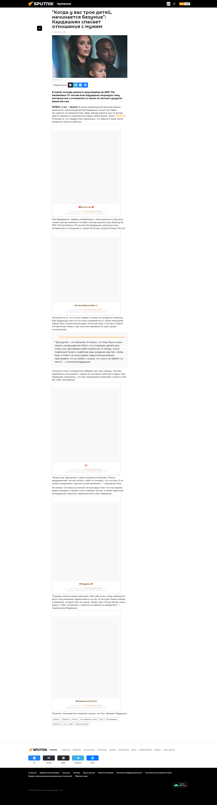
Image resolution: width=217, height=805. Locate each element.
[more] (39, 28)
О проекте (32, 773)
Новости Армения (82, 724)
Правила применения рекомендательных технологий (50, 776)
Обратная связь (81, 776)
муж (65, 724)
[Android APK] (180, 785)
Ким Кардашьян (111, 719)
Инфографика (145, 750)
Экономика (89, 750)
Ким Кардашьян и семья (88, 719)
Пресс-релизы (89, 773)
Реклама (76, 773)
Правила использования (49, 773)
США (101, 719)
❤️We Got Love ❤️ (86, 207)
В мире (74, 719)
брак (71, 724)
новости (66, 750)
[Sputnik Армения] (42, 7)
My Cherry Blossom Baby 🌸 (86, 305)
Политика (102, 750)
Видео (158, 750)
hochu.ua (120, 115)
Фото (134, 750)
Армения (56, 719)
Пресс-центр (169, 750)
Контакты (66, 773)
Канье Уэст (57, 724)
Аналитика (123, 750)
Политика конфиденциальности (129, 773)
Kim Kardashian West (93, 211)
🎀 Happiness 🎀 (86, 584)
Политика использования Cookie (158, 773)
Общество (65, 719)
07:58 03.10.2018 (59, 32)
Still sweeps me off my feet (86, 701)
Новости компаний (105, 773)
